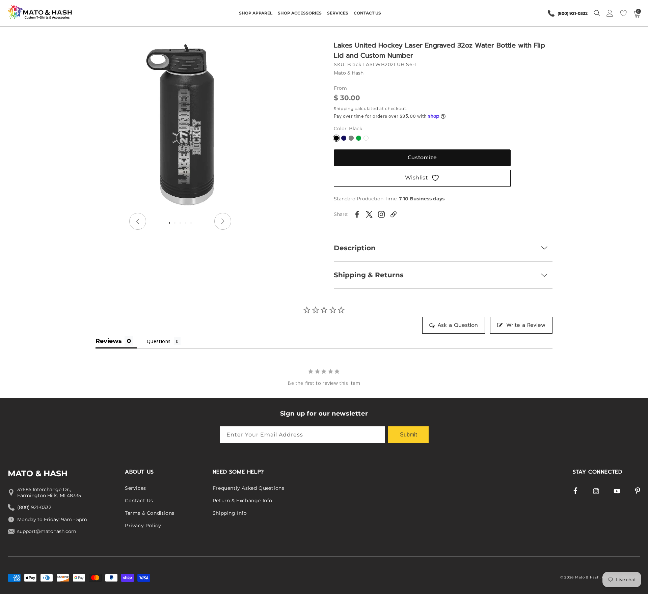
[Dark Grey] (351, 138)
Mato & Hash (587, 577)
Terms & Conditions (149, 513)
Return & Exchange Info (242, 501)
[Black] (336, 138)
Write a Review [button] (525, 325)
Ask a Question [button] (457, 325)
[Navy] (343, 138)
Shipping (344, 108)
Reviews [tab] (109, 341)
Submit (408, 434)
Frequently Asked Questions (249, 488)
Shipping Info (230, 513)
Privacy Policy (143, 525)
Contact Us (139, 501)
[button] (255, 13)
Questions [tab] (159, 341)
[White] (366, 138)
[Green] (358, 138)
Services (135, 488)
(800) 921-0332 (573, 13)
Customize (422, 157)
